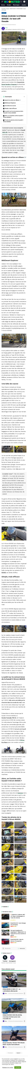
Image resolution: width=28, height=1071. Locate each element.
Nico (6, 27)
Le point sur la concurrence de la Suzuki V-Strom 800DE (13, 112)
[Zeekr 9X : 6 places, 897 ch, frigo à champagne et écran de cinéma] (5, 917)
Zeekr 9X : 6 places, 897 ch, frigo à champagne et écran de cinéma (17, 916)
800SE (4, 572)
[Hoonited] (12, 1)
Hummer (20, 793)
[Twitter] (5, 959)
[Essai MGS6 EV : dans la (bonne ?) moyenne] (5, 941)
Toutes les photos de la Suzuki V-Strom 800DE (13, 120)
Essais (4, 12)
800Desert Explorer (10, 103)
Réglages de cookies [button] (7, 1067)
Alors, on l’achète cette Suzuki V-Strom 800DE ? (13, 116)
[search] (21, 1)
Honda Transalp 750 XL (9, 718)
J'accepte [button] (17, 1067)
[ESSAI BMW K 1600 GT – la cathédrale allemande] (14, 979)
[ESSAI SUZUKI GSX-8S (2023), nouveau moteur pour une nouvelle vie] (14, 1005)
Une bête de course (10, 105)
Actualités (13, 920)
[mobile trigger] (3, 1)
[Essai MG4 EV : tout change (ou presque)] (5, 925)
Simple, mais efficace (11, 108)
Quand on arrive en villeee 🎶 (13, 100)
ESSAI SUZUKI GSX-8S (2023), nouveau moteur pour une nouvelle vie (12, 1016)
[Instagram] (12, 959)
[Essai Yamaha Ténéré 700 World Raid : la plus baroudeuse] (14, 1033)
